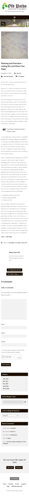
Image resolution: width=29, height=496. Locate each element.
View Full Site (14, 478)
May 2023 (5, 381)
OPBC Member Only (16, 486)
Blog (3, 24)
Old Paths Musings (8, 76)
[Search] (25, 402)
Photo (2, 236)
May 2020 (5, 383)
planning (12, 242)
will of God (24, 242)
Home (4, 484)
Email (3, 333)
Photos (9, 438)
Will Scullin (9, 236)
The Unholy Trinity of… (14, 274)
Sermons (13, 428)
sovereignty (18, 242)
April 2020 (5, 386)
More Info (10, 467)
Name (3, 324)
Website (3, 341)
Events (17, 484)
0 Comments (21, 76)
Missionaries (14, 435)
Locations (23, 484)
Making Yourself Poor (15, 270)
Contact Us (12, 431)
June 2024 (5, 378)
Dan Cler (18, 73)
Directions (18, 467)
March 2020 (6, 388)
